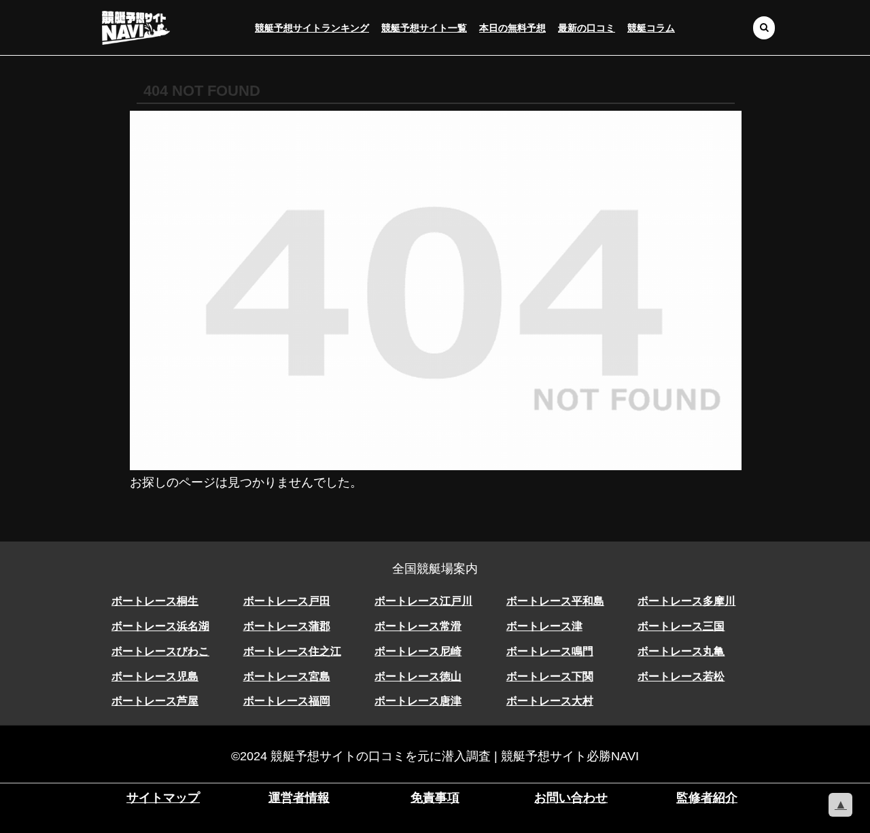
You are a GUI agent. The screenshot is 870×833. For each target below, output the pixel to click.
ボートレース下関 (549, 676)
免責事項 (435, 797)
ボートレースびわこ (160, 651)
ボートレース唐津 (418, 701)
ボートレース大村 (549, 701)
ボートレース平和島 (555, 601)
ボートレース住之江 (292, 651)
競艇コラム (651, 27)
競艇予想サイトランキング (312, 27)
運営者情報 (299, 797)
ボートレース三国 (681, 626)
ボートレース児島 (154, 676)
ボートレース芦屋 (154, 701)
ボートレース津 (544, 626)
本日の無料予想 (512, 27)
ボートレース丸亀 (681, 651)
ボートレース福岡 (286, 701)
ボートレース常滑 (418, 626)
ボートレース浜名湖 (160, 626)
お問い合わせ (571, 797)
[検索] (764, 27)
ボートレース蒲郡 (286, 626)
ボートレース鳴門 (549, 651)
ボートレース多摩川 (686, 601)
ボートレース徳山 (418, 676)
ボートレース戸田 (286, 601)
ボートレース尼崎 (418, 651)
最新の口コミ (586, 27)
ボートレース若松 (681, 676)
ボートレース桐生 (154, 601)
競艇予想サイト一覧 (424, 27)
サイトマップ (163, 797)
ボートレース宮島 (286, 676)
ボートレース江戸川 (423, 601)
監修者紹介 (706, 797)
